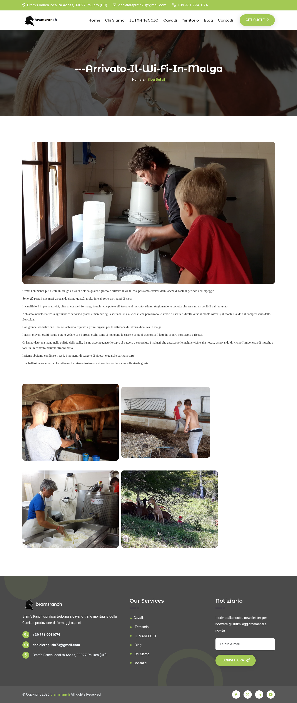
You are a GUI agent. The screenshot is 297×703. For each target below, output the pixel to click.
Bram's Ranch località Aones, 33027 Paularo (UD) (66, 5)
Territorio (190, 20)
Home (94, 20)
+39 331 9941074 (192, 5)
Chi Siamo (115, 20)
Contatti (140, 663)
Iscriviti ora (233, 660)
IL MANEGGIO (144, 20)
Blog (208, 20)
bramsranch (60, 694)
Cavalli (170, 20)
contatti (225, 20)
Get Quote (255, 20)
